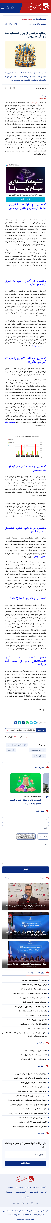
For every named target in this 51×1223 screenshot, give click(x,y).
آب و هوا (44, 1192)
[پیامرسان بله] (23, 1203)
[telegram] (35, 722)
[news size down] (13, 88)
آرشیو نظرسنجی (20, 1192)
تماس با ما (25, 1197)
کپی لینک (41, 730)
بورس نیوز (38, 755)
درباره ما (9, 1192)
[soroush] (19, 722)
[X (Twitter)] (27, 1203)
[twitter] (31, 722)
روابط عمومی (27, 19)
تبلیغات (28, 1187)
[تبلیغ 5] (25, 716)
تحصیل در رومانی (40, 556)
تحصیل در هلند (10, 422)
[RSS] (14, 1203)
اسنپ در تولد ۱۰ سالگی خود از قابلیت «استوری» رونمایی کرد (25, 802)
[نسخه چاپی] (6, 24)
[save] (11, 24)
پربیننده (41, 972)
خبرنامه (10, 1187)
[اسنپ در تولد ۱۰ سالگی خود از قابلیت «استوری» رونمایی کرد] (25, 783)
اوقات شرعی (33, 1192)
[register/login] (7, 7)
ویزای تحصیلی (36, 750)
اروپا (10, 750)
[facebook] (15, 722)
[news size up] (6, 88)
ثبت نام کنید (25, 199)
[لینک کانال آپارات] (18, 1203)
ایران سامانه (20, 1219)
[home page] (39, 6)
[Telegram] (37, 1203)
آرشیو (43, 1187)
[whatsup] (27, 722)
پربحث (31, 972)
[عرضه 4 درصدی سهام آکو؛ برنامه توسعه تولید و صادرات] (25, 896)
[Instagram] (32, 1203)
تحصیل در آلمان (36, 346)
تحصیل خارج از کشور (15, 744)
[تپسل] (7, 164)
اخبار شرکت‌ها (41, 19)
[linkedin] (23, 722)
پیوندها (36, 1187)
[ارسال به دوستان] (16, 24)
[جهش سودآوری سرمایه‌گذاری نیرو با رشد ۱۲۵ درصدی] (25, 954)
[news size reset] (9, 88)
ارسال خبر (19, 1187)
